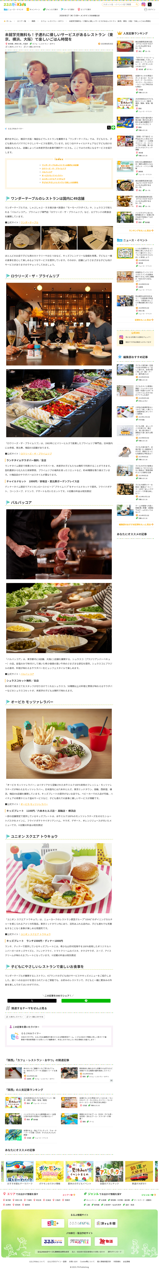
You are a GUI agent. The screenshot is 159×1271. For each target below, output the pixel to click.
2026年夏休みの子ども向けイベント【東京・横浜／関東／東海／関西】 (39, 1099)
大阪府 (25, 43)
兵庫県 (29, 1079)
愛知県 (17, 1204)
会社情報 (126, 1261)
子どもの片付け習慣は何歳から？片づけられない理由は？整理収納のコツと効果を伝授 (144, 469)
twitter (109, 127)
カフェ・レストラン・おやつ (43, 43)
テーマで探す (69, 9)
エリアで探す (86, 9)
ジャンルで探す (52, 9)
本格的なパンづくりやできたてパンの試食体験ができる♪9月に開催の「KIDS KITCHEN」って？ (144, 276)
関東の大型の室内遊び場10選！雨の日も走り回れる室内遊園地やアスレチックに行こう (144, 120)
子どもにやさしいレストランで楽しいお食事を (60, 182)
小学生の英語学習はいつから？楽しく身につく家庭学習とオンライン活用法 (144, 410)
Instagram (143, 4)
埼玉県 (38, 1200)
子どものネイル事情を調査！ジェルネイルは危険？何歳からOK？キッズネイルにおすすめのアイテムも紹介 (144, 390)
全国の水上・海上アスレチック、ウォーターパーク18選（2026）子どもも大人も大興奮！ (40, 1132)
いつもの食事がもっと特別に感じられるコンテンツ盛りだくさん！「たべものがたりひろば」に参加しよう (144, 252)
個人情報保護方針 (104, 1261)
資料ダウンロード (115, 1251)
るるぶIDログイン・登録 (56, 1261)
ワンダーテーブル (29, 222)
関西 (84, 1076)
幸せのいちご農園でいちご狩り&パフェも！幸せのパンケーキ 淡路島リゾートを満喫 (40, 1070)
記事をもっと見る (143, 319)
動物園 (96, 1204)
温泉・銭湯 (129, 1204)
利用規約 (117, 1261)
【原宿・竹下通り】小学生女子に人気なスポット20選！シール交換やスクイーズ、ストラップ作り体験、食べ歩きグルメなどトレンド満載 (144, 143)
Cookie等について (87, 1261)
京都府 (67, 1200)
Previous (20, 1176)
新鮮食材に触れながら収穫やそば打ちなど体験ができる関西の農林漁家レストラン (96, 1069)
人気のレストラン (15, 46)
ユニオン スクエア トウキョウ (53, 179)
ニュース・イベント (15, 9)
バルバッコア (47, 172)
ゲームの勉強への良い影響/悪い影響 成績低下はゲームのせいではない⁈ (144, 509)
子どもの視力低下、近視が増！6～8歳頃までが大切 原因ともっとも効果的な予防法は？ (144, 450)
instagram (121, 337)
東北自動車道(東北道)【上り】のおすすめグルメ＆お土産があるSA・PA (144, 184)
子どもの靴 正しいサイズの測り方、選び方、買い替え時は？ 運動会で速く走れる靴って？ (144, 430)
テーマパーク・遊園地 (142, 1200)
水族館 (103, 1200)
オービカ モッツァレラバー (52, 175)
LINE (113, 127)
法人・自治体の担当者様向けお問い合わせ (88, 1251)
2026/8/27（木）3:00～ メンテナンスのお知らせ (80, 15)
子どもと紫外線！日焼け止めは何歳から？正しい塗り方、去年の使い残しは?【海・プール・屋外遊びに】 (144, 369)
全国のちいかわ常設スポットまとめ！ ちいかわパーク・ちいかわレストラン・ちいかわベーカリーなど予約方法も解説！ (96, 1100)
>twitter (150, 4)
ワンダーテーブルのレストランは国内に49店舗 (60, 165)
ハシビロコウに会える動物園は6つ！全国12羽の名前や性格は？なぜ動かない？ (40, 1115)
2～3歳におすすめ (33, 46)
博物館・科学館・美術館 (120, 1200)
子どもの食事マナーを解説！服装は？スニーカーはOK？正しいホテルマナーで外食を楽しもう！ (144, 489)
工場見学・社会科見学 (112, 1204)
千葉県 (29, 1200)
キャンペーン (35, 9)
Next (138, 1176)
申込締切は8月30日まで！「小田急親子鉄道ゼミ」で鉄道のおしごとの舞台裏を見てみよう (144, 300)
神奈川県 (18, 43)
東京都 (10, 43)
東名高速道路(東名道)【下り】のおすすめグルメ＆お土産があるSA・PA (144, 199)
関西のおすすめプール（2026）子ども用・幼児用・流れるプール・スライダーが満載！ (96, 1116)
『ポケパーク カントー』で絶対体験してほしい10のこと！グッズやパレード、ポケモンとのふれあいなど (144, 62)
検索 (136, 4)
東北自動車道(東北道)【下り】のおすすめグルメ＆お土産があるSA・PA (144, 44)
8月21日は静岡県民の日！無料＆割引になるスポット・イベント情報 (144, 165)
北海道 (48, 1200)
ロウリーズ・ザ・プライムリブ (54, 168)
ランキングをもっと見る (140, 230)
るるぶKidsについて (37, 1261)
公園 (88, 1204)
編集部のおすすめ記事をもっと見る (135, 524)
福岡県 (27, 1204)
